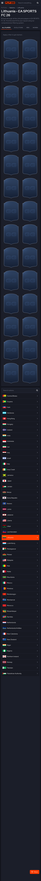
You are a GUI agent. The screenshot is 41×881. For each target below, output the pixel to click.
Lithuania (20, 8)
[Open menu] (2, 3)
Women (35, 27)
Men (27, 27)
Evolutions (18, 27)
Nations (12, 8)
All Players (6, 27)
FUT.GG (4, 8)
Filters (36, 872)
